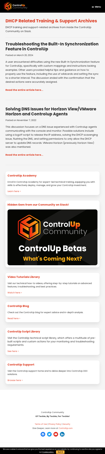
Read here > (14, 318)
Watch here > (15, 292)
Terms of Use (41, 424)
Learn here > (14, 191)
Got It (60, 452)
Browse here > (15, 380)
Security (66, 424)
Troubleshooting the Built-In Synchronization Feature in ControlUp (52, 46)
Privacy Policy (55, 424)
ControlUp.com (66, 428)
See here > (13, 351)
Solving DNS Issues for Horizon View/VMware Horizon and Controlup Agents (50, 111)
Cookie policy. (48, 452)
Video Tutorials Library (24, 277)
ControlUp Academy (22, 175)
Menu (98, 6)
